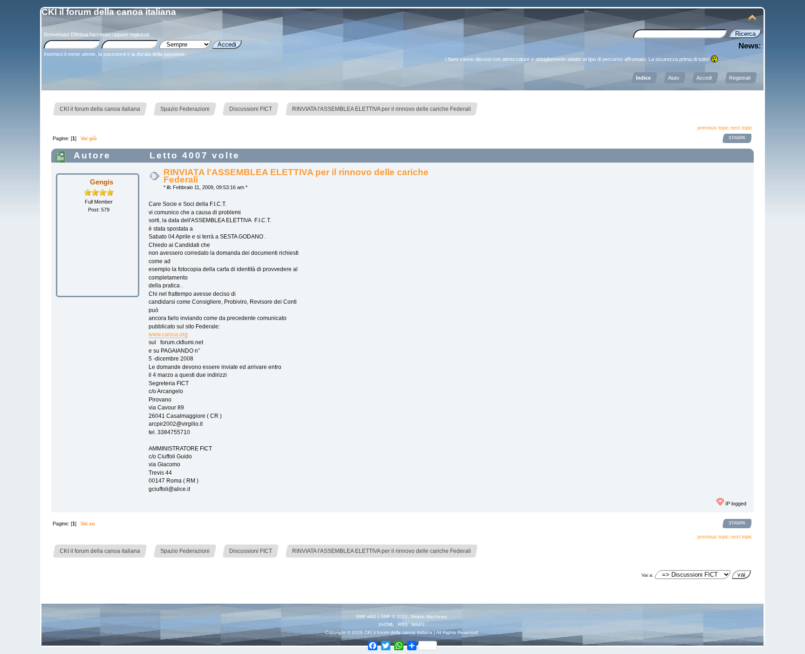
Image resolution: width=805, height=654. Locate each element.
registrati (139, 34)
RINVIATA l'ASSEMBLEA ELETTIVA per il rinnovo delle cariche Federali (296, 175)
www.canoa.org (168, 334)
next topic (741, 127)
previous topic (713, 127)
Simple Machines (428, 616)
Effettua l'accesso (91, 34)
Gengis (101, 182)
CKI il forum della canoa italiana (108, 12)
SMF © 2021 (394, 616)
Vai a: (647, 575)
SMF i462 (366, 616)
